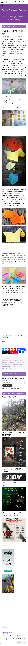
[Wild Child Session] (14, 399)
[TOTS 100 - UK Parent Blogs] (8, 632)
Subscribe (7, 385)
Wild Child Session (10, 397)
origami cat (5, 362)
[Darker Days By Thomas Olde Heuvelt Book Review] (14, 518)
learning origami (13, 360)
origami (20, 360)
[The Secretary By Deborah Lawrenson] (14, 474)
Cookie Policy (7, 639)
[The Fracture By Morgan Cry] (14, 488)
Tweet (3, 335)
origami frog (8, 364)
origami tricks (5, 366)
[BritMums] (5, 627)
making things (6, 51)
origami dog (11, 362)
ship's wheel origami (15, 366)
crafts (6, 360)
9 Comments (5, 358)
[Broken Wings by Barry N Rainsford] (14, 438)
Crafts (3, 36)
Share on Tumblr (15, 335)
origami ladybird (17, 364)
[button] (14, 86)
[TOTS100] (5, 633)
